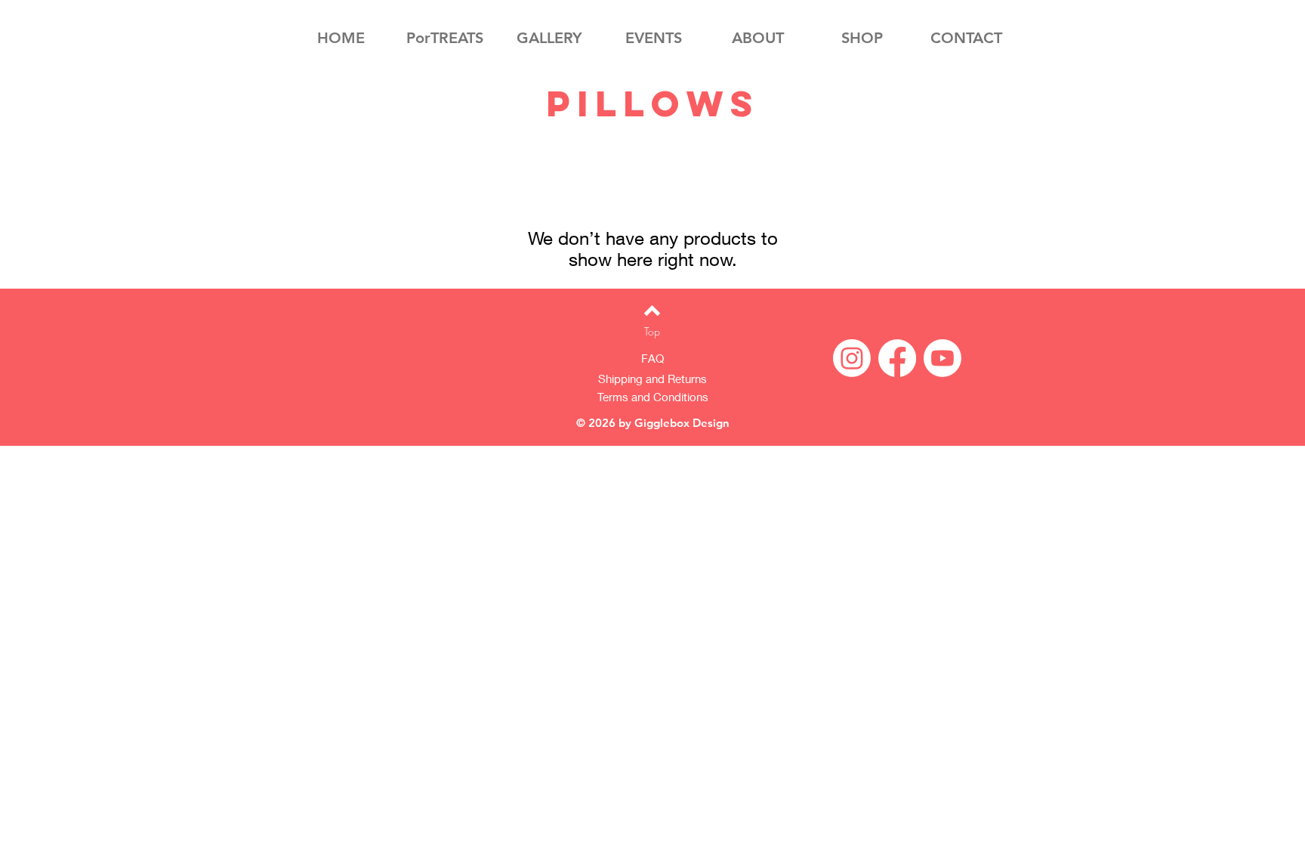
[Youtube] (942, 358)
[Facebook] (897, 358)
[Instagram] (852, 358)
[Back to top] (652, 310)
